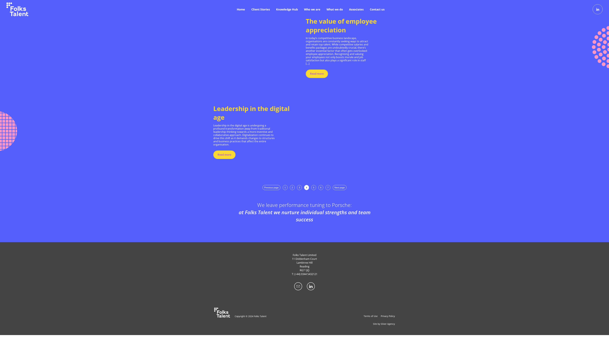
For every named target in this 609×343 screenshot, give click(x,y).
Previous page (271, 187)
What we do (335, 9)
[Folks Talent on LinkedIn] (598, 9)
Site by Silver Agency (384, 323)
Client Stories (260, 9)
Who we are (312, 9)
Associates (356, 9)
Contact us (377, 9)
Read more (317, 73)
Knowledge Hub (287, 9)
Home (241, 9)
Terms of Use (371, 316)
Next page (339, 187)
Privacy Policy (388, 316)
